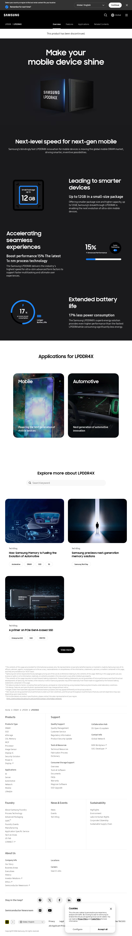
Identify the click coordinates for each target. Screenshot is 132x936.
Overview (57, 24)
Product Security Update (61, 738)
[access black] (7, 922)
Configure (77, 929)
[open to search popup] (105, 15)
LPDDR (8, 24)
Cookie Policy (96, 919)
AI (6, 773)
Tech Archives (11, 835)
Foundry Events (12, 824)
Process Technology (13, 813)
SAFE (8, 820)
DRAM (29, 564)
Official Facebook (59, 900)
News (53, 809)
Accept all (103, 929)
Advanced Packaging (14, 817)
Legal (61, 921)
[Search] (30, 483)
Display (8, 763)
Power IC (9, 760)
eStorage (9, 735)
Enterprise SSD (17, 638)
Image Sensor (11, 749)
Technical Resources (59, 749)
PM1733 (42, 638)
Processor (9, 745)
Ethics (7, 882)
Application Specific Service (17, 831)
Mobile (8, 788)
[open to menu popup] (126, 15)
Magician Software (59, 784)
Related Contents (101, 24)
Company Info (11, 860)
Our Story (9, 864)
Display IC (9, 753)
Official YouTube (78, 900)
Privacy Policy (83, 919)
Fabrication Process (59, 752)
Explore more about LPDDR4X (66, 473)
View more (66, 649)
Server (8, 777)
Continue (115, 5)
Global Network (98, 738)
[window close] (111, 909)
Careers (54, 867)
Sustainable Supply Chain (101, 824)
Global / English (84, 5)
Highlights (94, 809)
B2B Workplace (98, 745)
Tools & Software (58, 770)
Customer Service (58, 731)
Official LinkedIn (69, 900)
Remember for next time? (20, 6)
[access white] (13, 922)
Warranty (55, 780)
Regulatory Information (61, 735)
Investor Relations (12, 878)
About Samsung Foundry (16, 809)
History (8, 874)
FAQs (53, 777)
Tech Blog (55, 817)
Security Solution (12, 756)
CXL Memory (10, 738)
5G (49, 564)
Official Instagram (40, 900)
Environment (95, 813)
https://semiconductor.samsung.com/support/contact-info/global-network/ (34, 698)
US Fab (8, 838)
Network (8, 784)
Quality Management (60, 728)
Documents (56, 773)
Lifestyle (8, 791)
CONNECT (9, 841)
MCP (7, 742)
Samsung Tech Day (81, 564)
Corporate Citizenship (99, 820)
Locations (55, 860)
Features (69, 24)
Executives (9, 871)
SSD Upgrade (56, 787)
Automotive (16, 564)
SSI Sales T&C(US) (117, 921)
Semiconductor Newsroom (16, 885)
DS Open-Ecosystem (100, 728)
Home (7, 710)
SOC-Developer (98, 748)
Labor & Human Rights (99, 817)
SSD (39, 564)
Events (54, 813)
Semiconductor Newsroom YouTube (50, 910)
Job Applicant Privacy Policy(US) (62, 926)
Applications (83, 24)
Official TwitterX (50, 900)
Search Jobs (56, 871)
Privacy (52, 921)
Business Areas (11, 867)
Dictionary (55, 756)
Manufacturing (11, 827)
